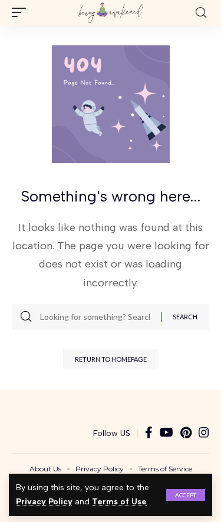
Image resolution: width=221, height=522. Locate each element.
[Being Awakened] (110, 12)
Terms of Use (119, 502)
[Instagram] (204, 433)
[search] (201, 13)
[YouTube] (166, 433)
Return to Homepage (111, 359)
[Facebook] (149, 433)
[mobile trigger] (22, 12)
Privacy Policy (44, 502)
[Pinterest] (186, 433)
